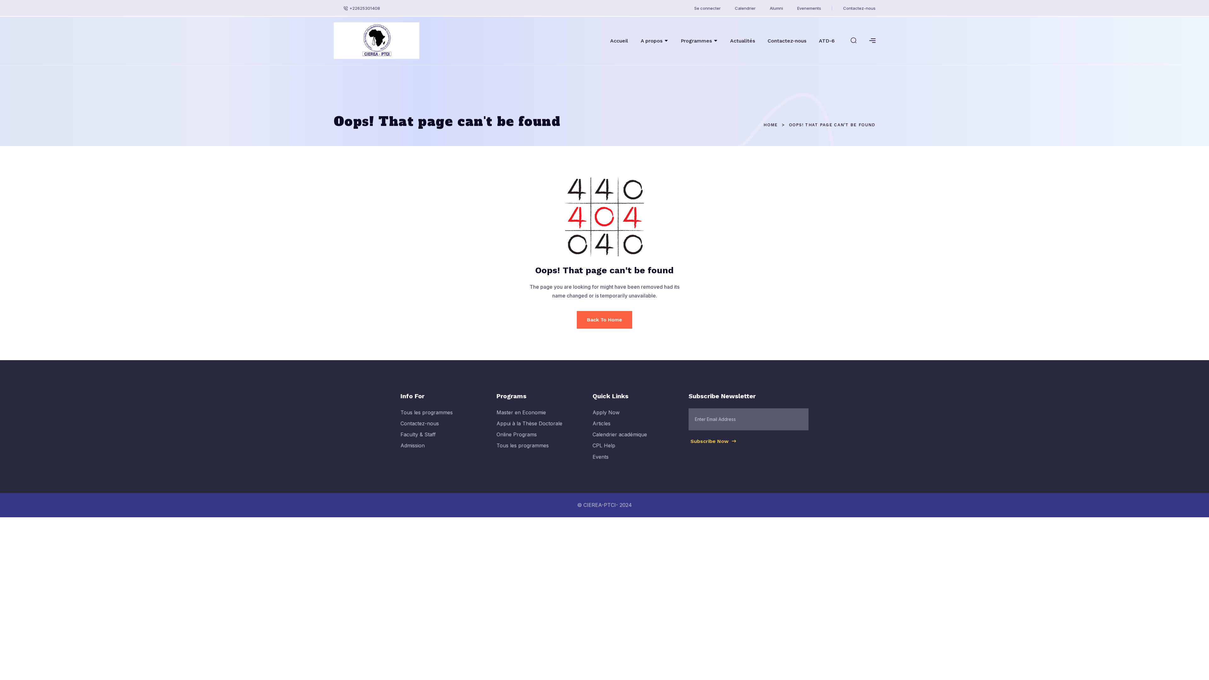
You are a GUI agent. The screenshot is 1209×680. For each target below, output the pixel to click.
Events (601, 457)
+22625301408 (364, 8)
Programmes (696, 41)
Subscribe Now (710, 441)
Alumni (776, 8)
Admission (412, 445)
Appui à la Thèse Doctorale (529, 423)
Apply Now (606, 412)
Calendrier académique (620, 434)
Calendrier (745, 8)
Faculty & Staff (418, 434)
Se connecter (707, 8)
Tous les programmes (426, 412)
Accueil (619, 41)
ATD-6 (827, 41)
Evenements (809, 8)
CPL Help (604, 445)
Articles (601, 423)
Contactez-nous (859, 8)
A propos (651, 41)
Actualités (742, 41)
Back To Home (604, 320)
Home (770, 124)
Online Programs (517, 434)
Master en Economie (521, 412)
